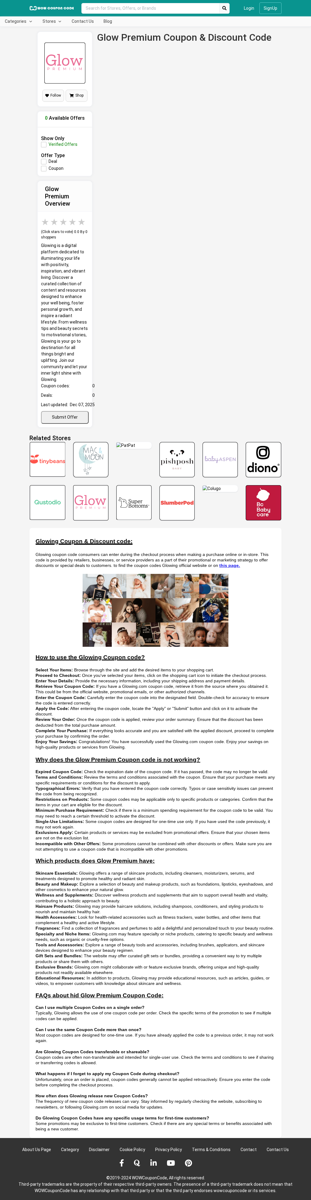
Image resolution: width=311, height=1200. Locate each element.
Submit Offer (65, 417)
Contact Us (83, 21)
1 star (45, 222)
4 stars (72, 222)
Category (70, 1149)
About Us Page (36, 1149)
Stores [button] (50, 21)
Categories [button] (16, 21)
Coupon (56, 168)
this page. (229, 565)
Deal (53, 161)
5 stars (82, 222)
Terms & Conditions (211, 1149)
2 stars (54, 222)
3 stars (63, 222)
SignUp (270, 8)
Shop (79, 95)
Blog (108, 21)
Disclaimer (99, 1149)
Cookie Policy (132, 1149)
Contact (249, 1149)
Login (249, 8)
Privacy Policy (168, 1149)
